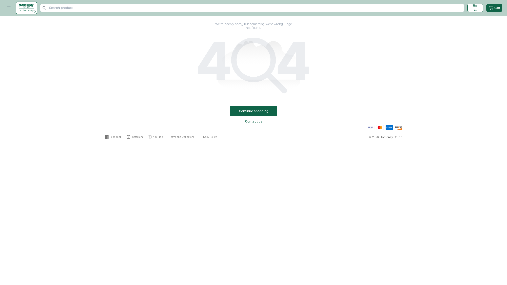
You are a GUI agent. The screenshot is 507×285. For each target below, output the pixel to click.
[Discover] (398, 127)
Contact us (253, 121)
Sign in (475, 8)
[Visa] (371, 127)
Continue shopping (253, 111)
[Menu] (9, 8)
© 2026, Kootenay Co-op (385, 137)
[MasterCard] (380, 127)
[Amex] (389, 127)
